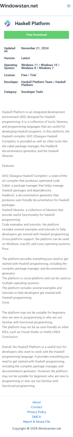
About (36, 402)
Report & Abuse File (36, 421)
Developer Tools (32, 92)
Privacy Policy (36, 412)
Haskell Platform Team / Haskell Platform (43, 83)
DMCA (36, 417)
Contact (36, 407)
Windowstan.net (19, 6)
